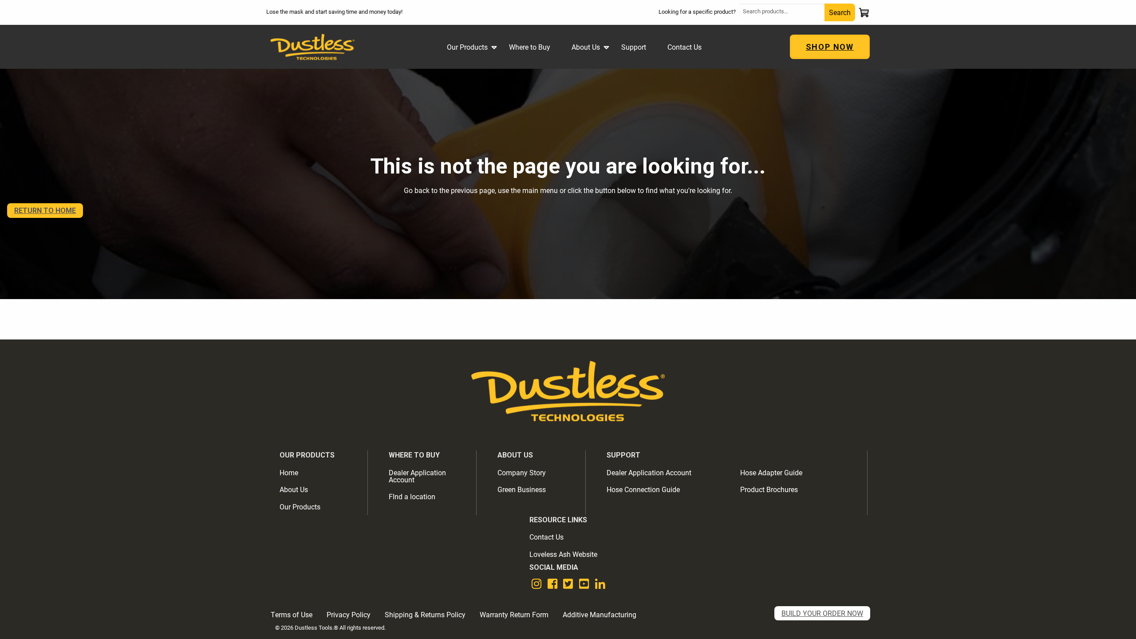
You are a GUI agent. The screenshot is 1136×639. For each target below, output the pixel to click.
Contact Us (546, 536)
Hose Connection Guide (643, 489)
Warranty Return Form (514, 614)
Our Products (300, 506)
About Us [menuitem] (586, 46)
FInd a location (412, 496)
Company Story (521, 472)
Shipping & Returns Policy (425, 614)
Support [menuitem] (633, 46)
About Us (294, 489)
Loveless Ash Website (563, 554)
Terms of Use (291, 614)
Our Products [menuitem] (467, 46)
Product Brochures (769, 489)
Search (840, 12)
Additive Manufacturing (599, 614)
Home (289, 472)
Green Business (521, 489)
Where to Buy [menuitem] (529, 46)
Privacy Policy (349, 614)
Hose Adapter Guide (771, 472)
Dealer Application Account (417, 476)
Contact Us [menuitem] (684, 46)
